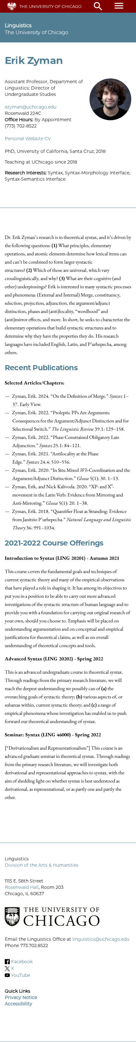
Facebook (22, 961)
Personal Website (24, 138)
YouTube (20, 975)
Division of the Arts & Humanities (41, 865)
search (98, 6)
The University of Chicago (50, 6)
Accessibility (18, 1004)
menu (119, 5)
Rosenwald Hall (22, 887)
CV (48, 138)
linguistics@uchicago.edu (100, 939)
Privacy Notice (21, 997)
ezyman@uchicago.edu (30, 107)
